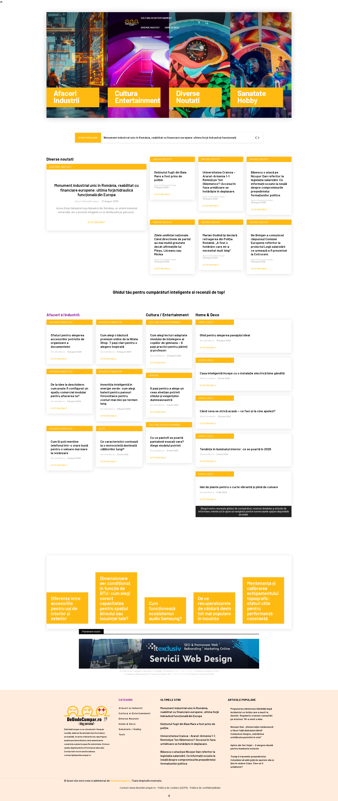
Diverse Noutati (60, 166)
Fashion (153, 375)
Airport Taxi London (183, 671)
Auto (102, 428)
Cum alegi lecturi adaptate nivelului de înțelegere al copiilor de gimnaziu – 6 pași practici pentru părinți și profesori (168, 342)
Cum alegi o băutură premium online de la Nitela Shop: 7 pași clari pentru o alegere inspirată (119, 340)
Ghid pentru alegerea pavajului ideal (225, 335)
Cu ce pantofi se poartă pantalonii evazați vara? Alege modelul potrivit (167, 441)
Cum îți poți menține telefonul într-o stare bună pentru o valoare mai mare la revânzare (69, 447)
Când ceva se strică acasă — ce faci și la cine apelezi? (238, 411)
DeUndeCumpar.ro (120, 780)
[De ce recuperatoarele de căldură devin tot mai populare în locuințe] (217, 592)
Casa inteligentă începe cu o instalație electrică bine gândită (242, 373)
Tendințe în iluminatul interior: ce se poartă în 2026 (235, 449)
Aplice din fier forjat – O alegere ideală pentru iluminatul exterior (251, 747)
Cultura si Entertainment (165, 322)
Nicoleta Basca (58, 351)
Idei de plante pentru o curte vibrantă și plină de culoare (239, 487)
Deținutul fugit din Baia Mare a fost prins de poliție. (170, 176)
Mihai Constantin (207, 378)
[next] (258, 137)
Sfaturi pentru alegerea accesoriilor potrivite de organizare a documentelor (67, 340)
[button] (207, 23)
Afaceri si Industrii (60, 322)
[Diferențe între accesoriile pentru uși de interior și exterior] (70, 592)
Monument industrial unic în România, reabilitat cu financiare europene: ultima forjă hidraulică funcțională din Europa (96, 190)
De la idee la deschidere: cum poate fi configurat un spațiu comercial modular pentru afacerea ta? (69, 390)
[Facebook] (198, 22)
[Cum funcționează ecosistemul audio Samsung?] (169, 592)
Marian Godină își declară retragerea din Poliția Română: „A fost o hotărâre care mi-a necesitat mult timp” (220, 242)
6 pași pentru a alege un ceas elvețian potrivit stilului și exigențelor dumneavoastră (167, 394)
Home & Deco (205, 322)
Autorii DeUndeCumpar (87, 201)
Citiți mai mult (96, 222)
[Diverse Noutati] (199, 65)
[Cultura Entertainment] (138, 65)
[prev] (256, 137)
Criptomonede (178, 674)
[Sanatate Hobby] (261, 65)
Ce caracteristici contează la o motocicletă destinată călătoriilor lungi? (119, 445)
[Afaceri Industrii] (77, 65)
